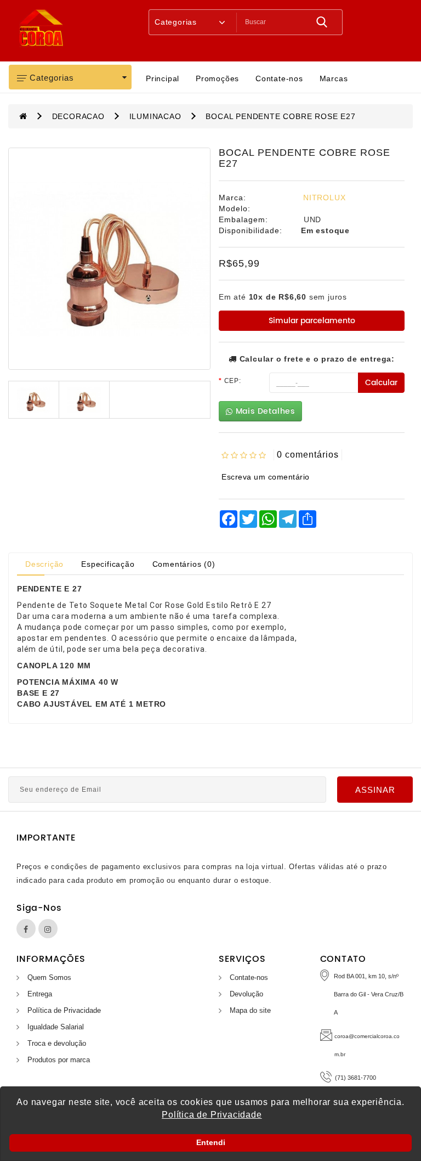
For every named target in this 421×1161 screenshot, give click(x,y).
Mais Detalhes (264, 411)
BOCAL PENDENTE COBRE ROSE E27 (280, 116)
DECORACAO (78, 116)
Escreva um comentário (265, 476)
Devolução (246, 994)
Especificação (107, 564)
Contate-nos (279, 78)
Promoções (217, 78)
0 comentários (308, 454)
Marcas (334, 78)
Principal (162, 78)
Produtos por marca (58, 1060)
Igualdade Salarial (55, 1027)
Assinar (375, 789)
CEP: (232, 381)
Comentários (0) (183, 564)
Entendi (210, 1142)
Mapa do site (250, 1010)
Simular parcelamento (312, 320)
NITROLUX (324, 197)
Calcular (381, 382)
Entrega (39, 994)
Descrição (44, 564)
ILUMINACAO (155, 116)
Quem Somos (49, 977)
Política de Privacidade (64, 1010)
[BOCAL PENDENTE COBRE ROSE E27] (109, 259)
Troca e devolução (56, 1043)
